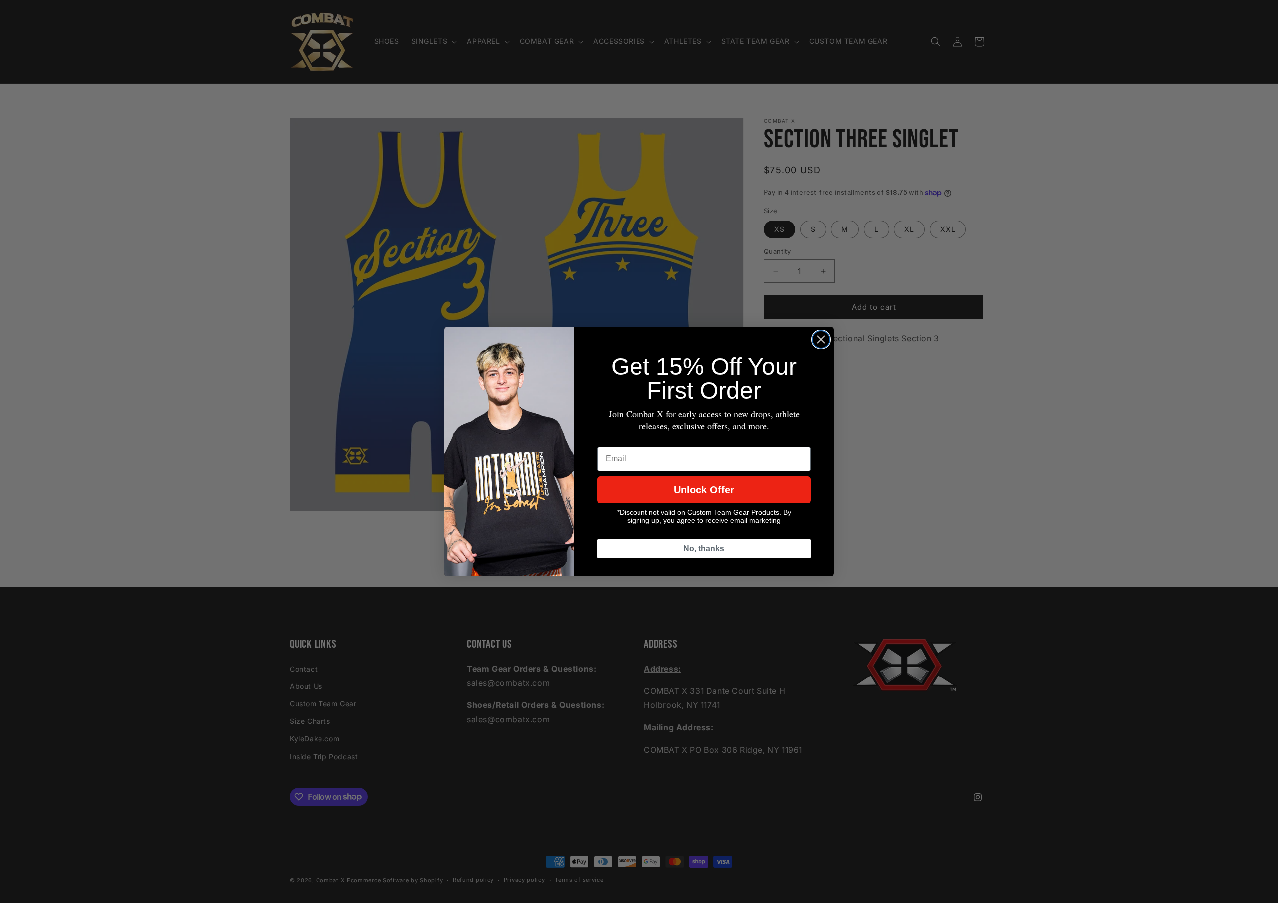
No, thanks (703, 548)
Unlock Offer (704, 489)
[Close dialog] (821, 339)
